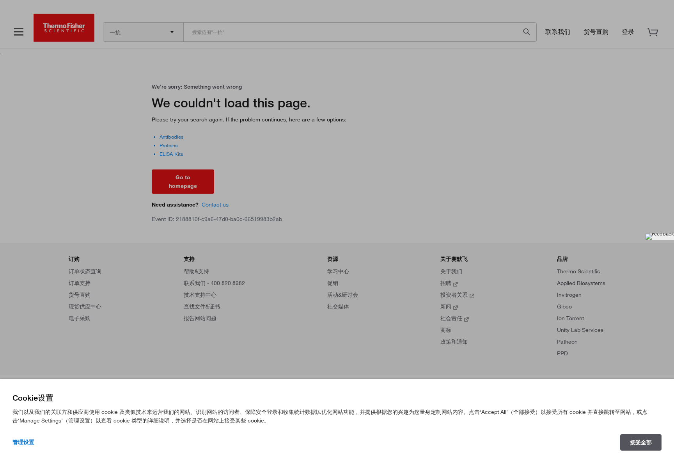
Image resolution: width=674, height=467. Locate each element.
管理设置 (23, 442)
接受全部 (641, 442)
